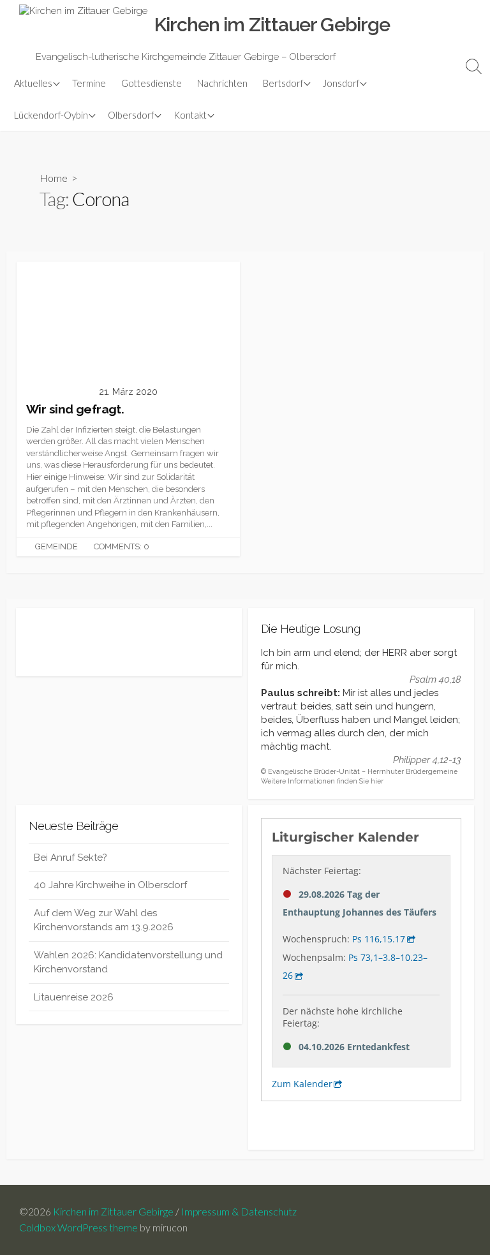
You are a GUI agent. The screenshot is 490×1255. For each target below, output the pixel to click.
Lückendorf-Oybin (51, 115)
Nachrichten (222, 83)
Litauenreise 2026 (74, 997)
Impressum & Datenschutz (239, 1211)
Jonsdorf (341, 83)
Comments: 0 (121, 546)
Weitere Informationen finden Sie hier (322, 781)
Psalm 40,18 (435, 679)
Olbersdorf (131, 115)
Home (54, 178)
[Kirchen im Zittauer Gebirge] (83, 24)
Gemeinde (56, 546)
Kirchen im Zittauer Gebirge (113, 1211)
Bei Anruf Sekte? (70, 857)
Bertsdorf (283, 83)
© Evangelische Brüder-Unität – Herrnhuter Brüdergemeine (359, 771)
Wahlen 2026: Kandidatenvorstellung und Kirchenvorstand (128, 962)
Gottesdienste (151, 83)
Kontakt (190, 115)
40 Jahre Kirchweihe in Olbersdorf (110, 885)
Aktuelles (33, 83)
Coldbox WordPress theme (78, 1227)
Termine (89, 83)
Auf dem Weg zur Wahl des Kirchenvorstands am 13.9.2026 (104, 920)
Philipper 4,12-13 (427, 760)
